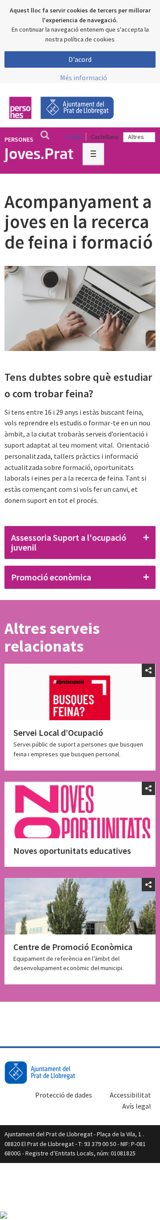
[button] (80, 542)
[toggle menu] (93, 153)
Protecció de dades (63, 1094)
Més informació (83, 77)
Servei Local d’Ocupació (58, 732)
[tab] (80, 542)
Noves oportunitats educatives (72, 850)
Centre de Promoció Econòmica (72, 946)
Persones (18, 139)
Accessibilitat (130, 1094)
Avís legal (136, 1106)
